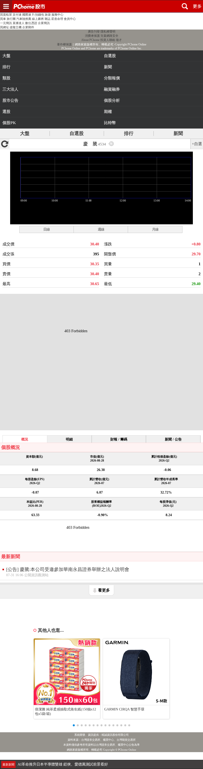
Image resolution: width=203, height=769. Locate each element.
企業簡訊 (44, 23)
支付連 (17, 14)
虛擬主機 (16, 27)
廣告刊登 (94, 31)
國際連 (26, 14)
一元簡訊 (6, 23)
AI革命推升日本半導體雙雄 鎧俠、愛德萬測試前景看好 (63, 764)
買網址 (4, 27)
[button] (74, 725)
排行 (6, 67)
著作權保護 (64, 44)
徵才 (119, 40)
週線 (101, 229)
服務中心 (57, 14)
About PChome (90, 40)
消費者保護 (92, 35)
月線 (155, 229)
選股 (6, 111)
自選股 (77, 133)
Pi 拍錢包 (38, 14)
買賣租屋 (6, 14)
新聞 (178, 133)
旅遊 (48, 14)
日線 (46, 229)
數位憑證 (31, 23)
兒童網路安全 (109, 35)
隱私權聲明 (108, 31)
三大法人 (10, 89)
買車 (3, 19)
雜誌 (48, 19)
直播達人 (19, 23)
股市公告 (10, 100)
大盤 (6, 56)
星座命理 (57, 19)
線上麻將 (38, 19)
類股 (6, 78)
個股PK (9, 123)
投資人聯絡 (107, 40)
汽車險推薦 (23, 19)
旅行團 (11, 19)
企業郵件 (28, 27)
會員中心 (70, 19)
